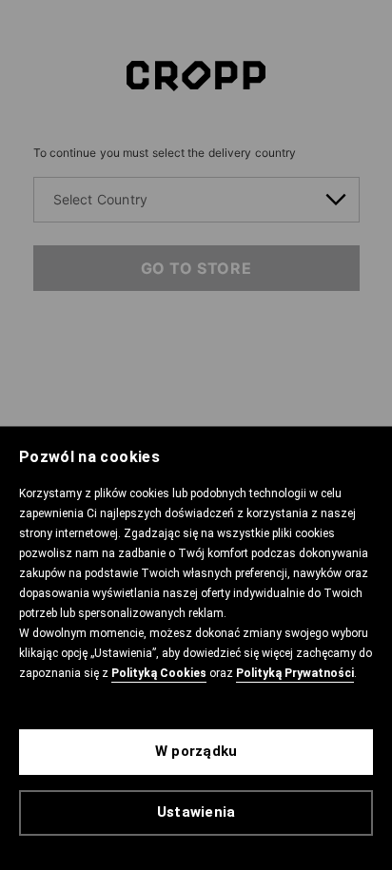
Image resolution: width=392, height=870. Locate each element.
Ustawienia (196, 812)
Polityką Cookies (158, 673)
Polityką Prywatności (295, 673)
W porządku (196, 751)
